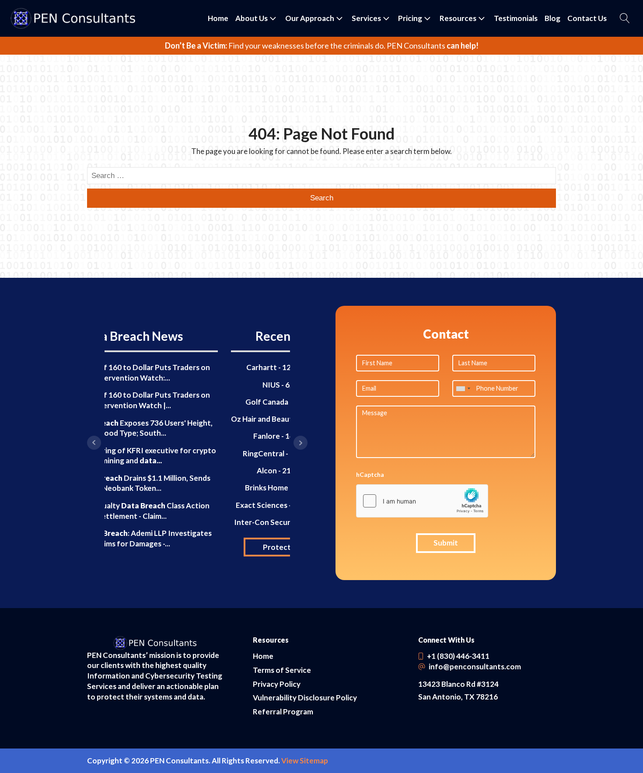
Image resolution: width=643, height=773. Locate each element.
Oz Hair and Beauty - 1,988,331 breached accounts (197, 418)
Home (218, 18)
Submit (445, 542)
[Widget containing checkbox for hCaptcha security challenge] (422, 501)
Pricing (410, 18)
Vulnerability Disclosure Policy (305, 697)
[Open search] (625, 18)
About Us (251, 18)
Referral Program (283, 711)
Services (366, 18)
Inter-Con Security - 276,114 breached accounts (197, 522)
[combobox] (463, 388)
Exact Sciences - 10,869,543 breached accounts (197, 505)
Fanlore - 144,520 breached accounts (197, 436)
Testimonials (516, 18)
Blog (552, 18)
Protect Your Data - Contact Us (197, 547)
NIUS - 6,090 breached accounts (197, 384)
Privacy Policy (277, 684)
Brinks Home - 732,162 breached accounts (197, 487)
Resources (458, 18)
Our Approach (309, 18)
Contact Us (587, 18)
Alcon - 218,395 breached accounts (197, 470)
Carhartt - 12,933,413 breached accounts (197, 367)
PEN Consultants (416, 45)
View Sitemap (304, 760)
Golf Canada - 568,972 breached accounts (197, 401)
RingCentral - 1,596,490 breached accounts (197, 453)
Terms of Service (282, 670)
